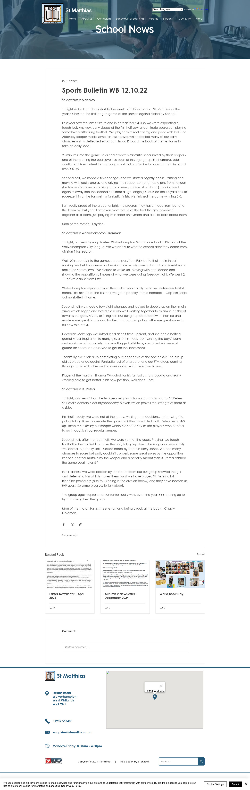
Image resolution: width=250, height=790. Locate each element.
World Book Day (171, 594)
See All (201, 554)
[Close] (246, 784)
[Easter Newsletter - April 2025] (69, 574)
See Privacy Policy (71, 785)
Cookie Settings (215, 784)
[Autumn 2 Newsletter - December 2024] (125, 574)
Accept (235, 784)
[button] (87, 18)
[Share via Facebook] (63, 524)
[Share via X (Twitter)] (72, 524)
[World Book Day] (180, 574)
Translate (204, 9)
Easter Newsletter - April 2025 (66, 595)
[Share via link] (80, 524)
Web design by (134, 761)
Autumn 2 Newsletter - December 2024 (121, 595)
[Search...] (201, 761)
